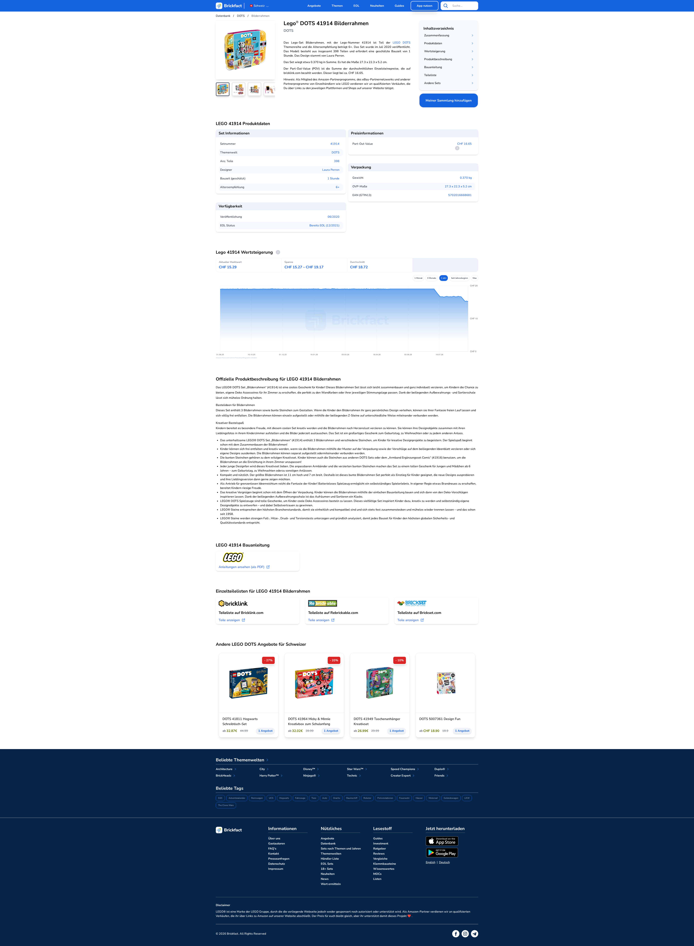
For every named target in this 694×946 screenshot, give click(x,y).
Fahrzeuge (300, 798)
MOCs (377, 874)
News (325, 879)
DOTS (335, 152)
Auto (324, 798)
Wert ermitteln (331, 884)
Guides (399, 6)
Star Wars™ (355, 769)
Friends (439, 775)
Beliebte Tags (229, 788)
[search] (446, 6)
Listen (377, 879)
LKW (467, 798)
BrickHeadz (223, 775)
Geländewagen (451, 798)
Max (475, 278)
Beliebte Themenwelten (240, 760)
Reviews (379, 854)
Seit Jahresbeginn (459, 278)
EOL (356, 6)
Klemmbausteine (384, 864)
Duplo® (439, 769)
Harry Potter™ (269, 775)
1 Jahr (443, 278)
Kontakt (273, 854)
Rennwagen (257, 798)
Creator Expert (401, 775)
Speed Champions (403, 769)
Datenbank (328, 844)
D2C (220, 798)
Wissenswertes (383, 869)
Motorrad (433, 798)
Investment (380, 844)
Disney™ (309, 769)
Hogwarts (284, 798)
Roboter (367, 798)
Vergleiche (380, 859)
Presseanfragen (278, 859)
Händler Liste (330, 859)
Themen (337, 6)
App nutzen (424, 6)
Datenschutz (276, 864)
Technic (352, 775)
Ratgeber (379, 849)
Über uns (274, 838)
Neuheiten (377, 6)
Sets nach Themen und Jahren (341, 849)
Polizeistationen (385, 798)
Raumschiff (351, 798)
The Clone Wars (226, 805)
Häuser (419, 798)
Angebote (314, 6)
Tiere (313, 798)
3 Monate (431, 278)
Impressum (275, 869)
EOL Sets (327, 864)
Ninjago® (309, 775)
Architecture (224, 769)
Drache (336, 798)
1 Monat (418, 278)
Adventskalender (237, 798)
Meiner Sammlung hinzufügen (449, 100)
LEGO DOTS (401, 43)
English (430, 862)
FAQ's (272, 849)
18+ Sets (327, 869)
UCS (271, 798)
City (262, 769)
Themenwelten (331, 854)
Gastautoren (276, 844)
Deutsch (444, 862)
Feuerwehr (404, 798)
